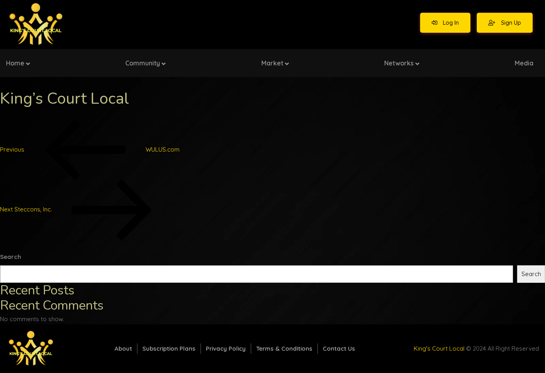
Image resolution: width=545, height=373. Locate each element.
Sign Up (510, 22)
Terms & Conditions (284, 348)
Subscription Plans (168, 348)
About (123, 348)
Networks (399, 63)
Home (15, 63)
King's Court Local (439, 348)
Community (142, 63)
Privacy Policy (226, 348)
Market (272, 63)
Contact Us (339, 348)
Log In (450, 22)
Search (10, 257)
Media (524, 63)
